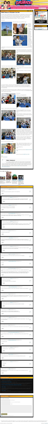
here (18, 165)
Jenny (9, 368)
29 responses (40, 29)
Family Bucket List (2, 179)
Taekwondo (6, 11)
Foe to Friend (8, 179)
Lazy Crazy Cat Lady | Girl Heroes (7, 379)
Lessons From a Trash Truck (14, 180)
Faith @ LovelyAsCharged (12, 268)
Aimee (9, 309)
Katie (9, 396)
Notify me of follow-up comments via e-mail (8, 415)
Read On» (39, 13)
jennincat (11, 197)
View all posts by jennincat (6, 166)
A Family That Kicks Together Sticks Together (21, 180)
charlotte (9, 317)
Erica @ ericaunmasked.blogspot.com (13, 332)
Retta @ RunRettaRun (12, 213)
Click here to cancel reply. (5, 398)
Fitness (2, 11)
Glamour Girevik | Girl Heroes (6, 381)
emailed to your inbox (26, 154)
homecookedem (11, 237)
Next (30, 10)
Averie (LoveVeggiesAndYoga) (13, 286)
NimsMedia (46, 423)
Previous (28, 10)
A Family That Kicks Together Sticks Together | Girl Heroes (11, 384)
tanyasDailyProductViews (12, 261)
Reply (2, 193)
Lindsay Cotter (10, 354)
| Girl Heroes (3, 386)
